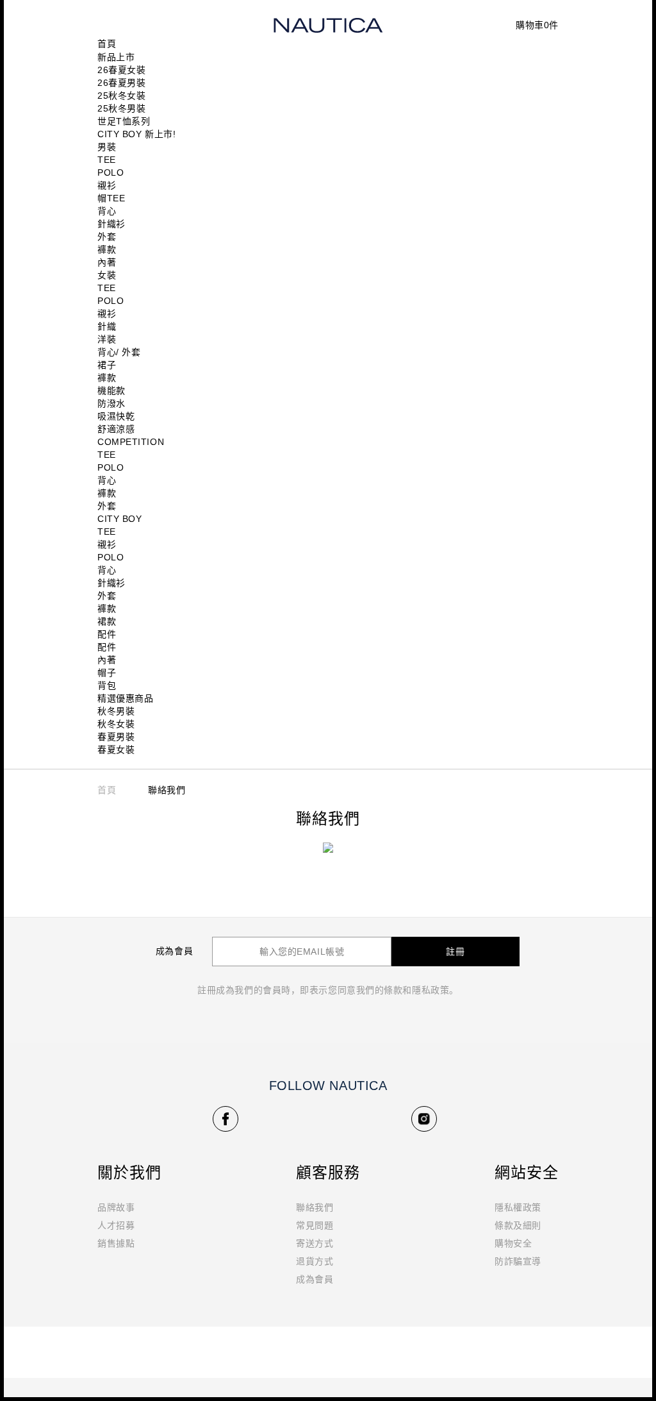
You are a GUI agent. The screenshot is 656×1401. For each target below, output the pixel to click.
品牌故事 (116, 1207)
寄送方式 (314, 1243)
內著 (106, 262)
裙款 (106, 621)
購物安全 (513, 1243)
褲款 (106, 249)
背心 (106, 211)
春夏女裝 (116, 749)
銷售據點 (116, 1243)
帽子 (106, 672)
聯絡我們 (314, 1207)
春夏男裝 (116, 737)
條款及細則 (518, 1225)
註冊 (455, 951)
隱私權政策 (518, 1207)
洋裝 (106, 339)
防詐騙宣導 (518, 1261)
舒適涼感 (116, 429)
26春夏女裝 (121, 70)
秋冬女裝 (116, 724)
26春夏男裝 (121, 83)
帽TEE (111, 198)
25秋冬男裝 (121, 108)
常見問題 (314, 1225)
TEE (106, 160)
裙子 (106, 365)
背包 (106, 685)
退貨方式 (314, 1261)
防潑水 (111, 403)
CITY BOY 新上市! (136, 134)
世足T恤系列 (123, 121)
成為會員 (314, 1279)
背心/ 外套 (118, 352)
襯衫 (106, 185)
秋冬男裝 (116, 711)
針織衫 (111, 224)
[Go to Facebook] (225, 1119)
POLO (110, 172)
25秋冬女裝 (121, 95)
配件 (106, 634)
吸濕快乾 (116, 416)
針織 (106, 326)
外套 (106, 236)
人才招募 (116, 1225)
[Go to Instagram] (424, 1119)
